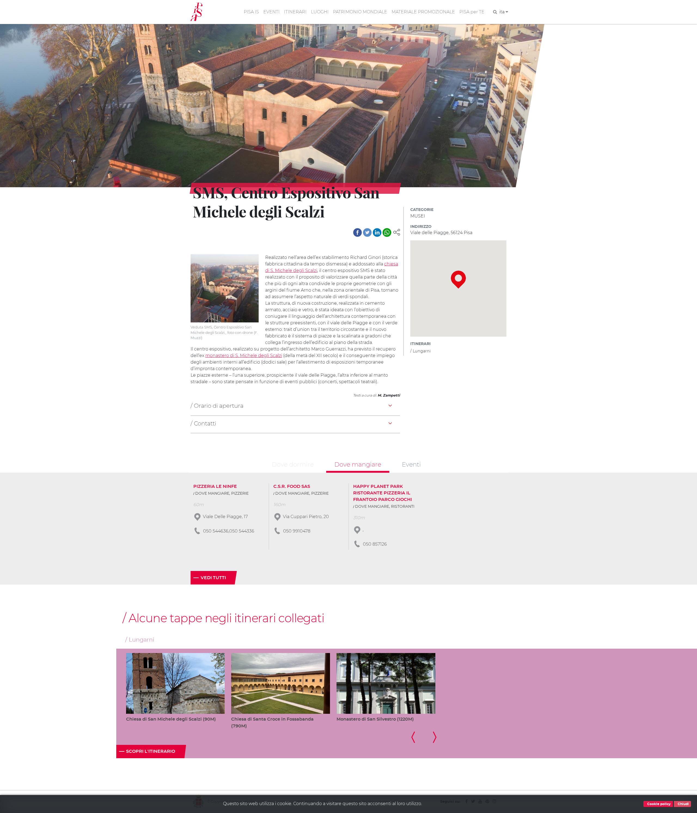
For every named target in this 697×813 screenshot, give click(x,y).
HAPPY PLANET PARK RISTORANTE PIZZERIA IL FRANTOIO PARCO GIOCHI (382, 493)
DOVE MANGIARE (212, 493)
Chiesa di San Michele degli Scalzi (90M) (171, 719)
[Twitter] (367, 232)
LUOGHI (320, 11)
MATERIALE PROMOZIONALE (423, 11)
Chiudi (683, 804)
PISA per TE (471, 11)
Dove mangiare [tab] (357, 464)
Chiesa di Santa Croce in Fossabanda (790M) (272, 722)
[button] (396, 231)
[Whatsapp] (387, 232)
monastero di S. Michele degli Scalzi (243, 355)
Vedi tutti (213, 578)
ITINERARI (295, 11)
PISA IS (251, 11)
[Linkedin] (377, 232)
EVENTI (271, 11)
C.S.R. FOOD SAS (291, 486)
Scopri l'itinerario (150, 751)
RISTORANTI (402, 507)
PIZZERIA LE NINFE (215, 486)
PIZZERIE (240, 493)
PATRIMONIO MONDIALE (360, 11)
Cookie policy (658, 804)
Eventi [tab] (411, 464)
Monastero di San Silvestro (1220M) (375, 719)
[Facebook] (357, 232)
